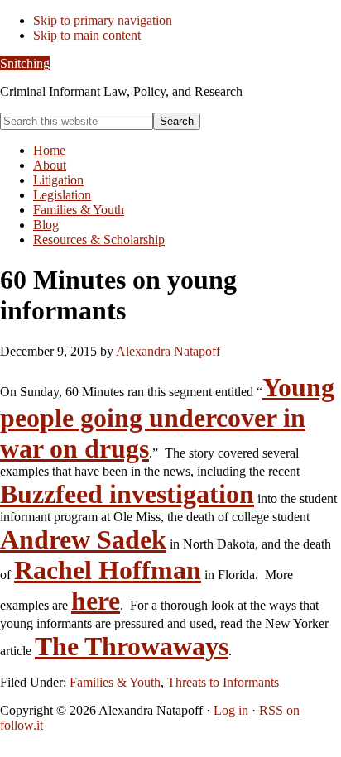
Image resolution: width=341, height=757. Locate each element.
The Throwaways (131, 646)
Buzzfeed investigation (127, 494)
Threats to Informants (223, 682)
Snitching (25, 63)
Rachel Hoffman (107, 570)
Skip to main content (87, 35)
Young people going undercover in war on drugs (167, 417)
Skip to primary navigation (102, 20)
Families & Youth (115, 682)
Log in (231, 710)
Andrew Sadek (83, 539)
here (95, 601)
